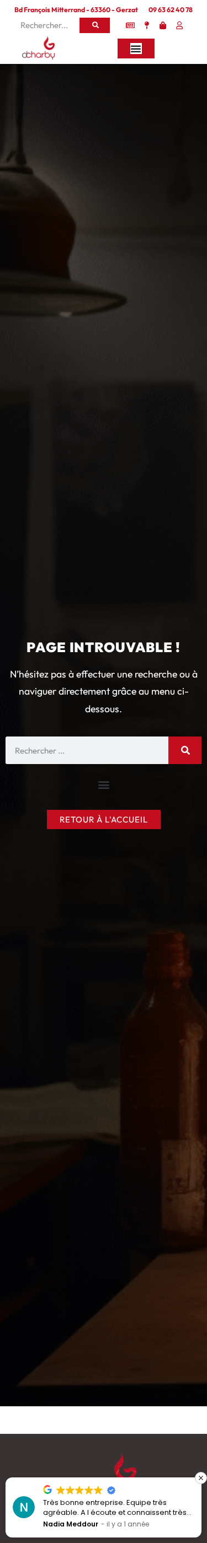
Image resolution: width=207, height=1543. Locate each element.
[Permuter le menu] (136, 48)
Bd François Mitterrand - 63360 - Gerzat (76, 10)
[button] (103, 784)
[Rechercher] (94, 25)
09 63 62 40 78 (170, 10)
